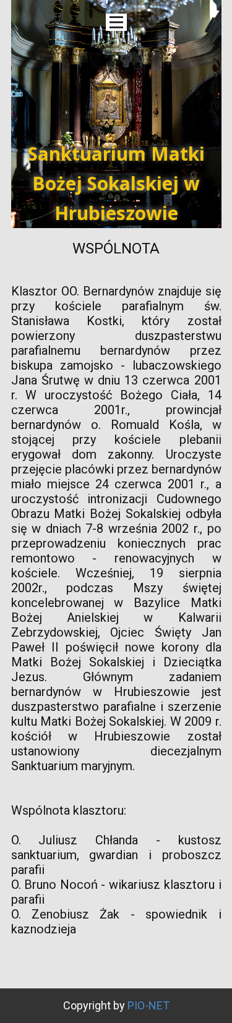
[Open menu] (116, 22)
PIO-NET (148, 1005)
